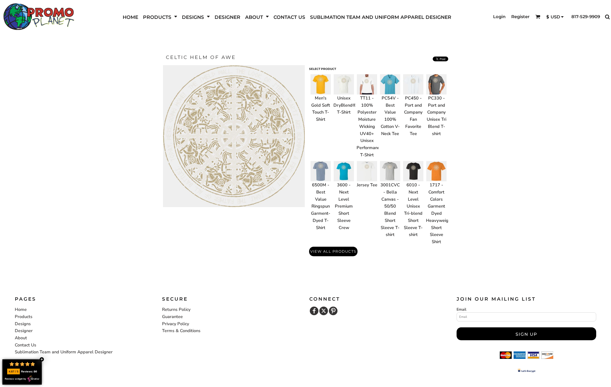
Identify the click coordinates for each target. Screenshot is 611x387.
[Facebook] (314, 311)
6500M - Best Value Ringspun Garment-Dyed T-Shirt (320, 206)
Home (21, 309)
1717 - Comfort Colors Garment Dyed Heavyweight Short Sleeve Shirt (439, 213)
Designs (23, 324)
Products (23, 316)
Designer (24, 331)
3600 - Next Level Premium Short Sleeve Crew (344, 206)
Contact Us (25, 345)
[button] (160, 17)
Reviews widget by (15, 379)
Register (520, 16)
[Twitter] (323, 311)
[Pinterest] (333, 311)
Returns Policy (176, 309)
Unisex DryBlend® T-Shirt (344, 105)
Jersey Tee (367, 185)
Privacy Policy (175, 324)
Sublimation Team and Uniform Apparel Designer (64, 352)
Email (461, 309)
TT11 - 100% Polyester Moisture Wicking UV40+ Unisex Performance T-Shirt (369, 126)
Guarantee (172, 316)
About (21, 338)
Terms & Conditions (181, 331)
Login (499, 16)
